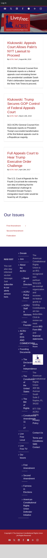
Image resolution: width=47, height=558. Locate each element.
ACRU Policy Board (24, 295)
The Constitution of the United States (24, 384)
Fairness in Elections (24, 489)
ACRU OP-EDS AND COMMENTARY (23, 337)
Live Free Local (22, 437)
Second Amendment (24, 477)
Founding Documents (23, 350)
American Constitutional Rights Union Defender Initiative (24, 507)
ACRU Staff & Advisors (24, 310)
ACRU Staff (13, 59)
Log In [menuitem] (3, 3)
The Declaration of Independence (24, 364)
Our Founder (24, 323)
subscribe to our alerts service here (8, 290)
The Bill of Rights (24, 403)
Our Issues (23, 456)
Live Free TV (23, 447)
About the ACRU (23, 268)
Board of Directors (24, 281)
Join (22, 259)
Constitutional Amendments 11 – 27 (24, 421)
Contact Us (38, 433)
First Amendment (24, 466)
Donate (23, 253)
